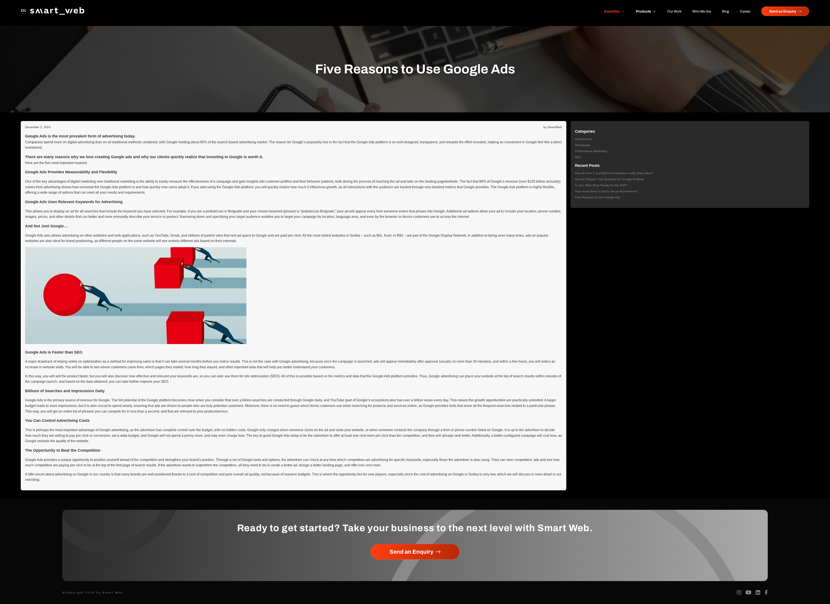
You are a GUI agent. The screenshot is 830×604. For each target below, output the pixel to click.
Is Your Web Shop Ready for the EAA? (601, 185)
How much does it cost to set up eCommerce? (606, 191)
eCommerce (583, 139)
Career (745, 11)
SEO (578, 157)
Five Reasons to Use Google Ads (597, 197)
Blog (725, 11)
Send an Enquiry (782, 11)
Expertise (612, 11)
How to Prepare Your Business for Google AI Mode (609, 179)
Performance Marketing (591, 151)
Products (643, 11)
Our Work (674, 11)
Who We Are (701, 11)
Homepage (582, 145)
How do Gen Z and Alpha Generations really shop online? (614, 173)
